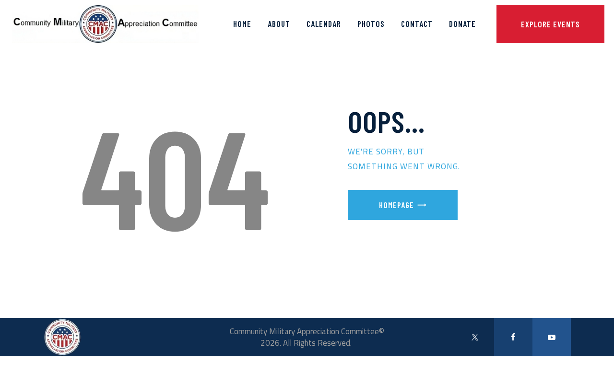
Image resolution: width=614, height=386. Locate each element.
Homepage (396, 205)
